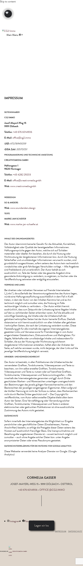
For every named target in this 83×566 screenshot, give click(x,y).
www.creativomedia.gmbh (23, 186)
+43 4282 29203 (22, 175)
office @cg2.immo (52, 490)
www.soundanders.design (23, 208)
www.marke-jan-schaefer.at (24, 224)
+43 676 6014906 (22, 132)
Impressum (60, 531)
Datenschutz (75, 531)
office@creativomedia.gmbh (27, 180)
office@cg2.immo (22, 138)
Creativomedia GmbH (19, 551)
